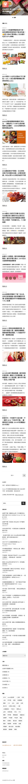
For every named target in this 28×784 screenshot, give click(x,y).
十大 (9, 703)
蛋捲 (4, 723)
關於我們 (4, 755)
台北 (13, 703)
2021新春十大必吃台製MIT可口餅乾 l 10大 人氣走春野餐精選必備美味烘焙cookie (13, 78)
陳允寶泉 (17, 726)
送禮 (20, 723)
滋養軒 (5, 717)
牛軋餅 (16, 717)
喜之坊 (5, 706)
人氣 (4, 700)
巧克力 (13, 709)
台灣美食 (4, 678)
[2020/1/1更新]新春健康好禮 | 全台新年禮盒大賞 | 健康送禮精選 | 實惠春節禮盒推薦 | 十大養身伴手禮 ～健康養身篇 (14, 331)
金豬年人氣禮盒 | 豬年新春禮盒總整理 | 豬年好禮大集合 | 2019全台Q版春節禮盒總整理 (14, 258)
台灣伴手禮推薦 (6, 668)
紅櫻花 (9, 720)
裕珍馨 (15, 723)
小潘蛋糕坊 (6, 709)
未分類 (4, 687)
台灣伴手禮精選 (5, 765)
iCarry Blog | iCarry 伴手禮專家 (13, 10)
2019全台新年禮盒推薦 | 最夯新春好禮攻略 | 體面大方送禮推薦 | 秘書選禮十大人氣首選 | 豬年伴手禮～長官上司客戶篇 (14, 376)
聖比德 (15, 720)
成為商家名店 (5, 771)
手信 (15, 712)
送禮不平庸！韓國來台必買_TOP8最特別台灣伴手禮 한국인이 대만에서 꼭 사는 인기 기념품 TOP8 (13, 515)
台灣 (22, 703)
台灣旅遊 (4, 671)
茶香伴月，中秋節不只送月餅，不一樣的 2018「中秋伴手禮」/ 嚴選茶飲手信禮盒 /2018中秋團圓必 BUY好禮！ (14, 421)
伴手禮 (9, 700)
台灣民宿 (4, 675)
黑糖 (15, 729)
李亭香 (9, 715)
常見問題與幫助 (5, 763)
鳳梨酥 (5, 729)
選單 (15, 17)
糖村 (4, 720)
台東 (17, 703)
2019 (4, 697)
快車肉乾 (10, 712)
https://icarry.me (19, 494)
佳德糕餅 (19, 700)
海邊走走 (22, 715)
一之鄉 (18, 697)
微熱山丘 (19, 709)
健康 (4, 703)
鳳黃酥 (10, 729)
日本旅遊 (4, 684)
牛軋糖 (10, 717)
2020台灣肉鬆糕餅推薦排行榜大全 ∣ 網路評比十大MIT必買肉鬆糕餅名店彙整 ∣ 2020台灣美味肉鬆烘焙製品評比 (13, 124)
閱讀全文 (4, 68)
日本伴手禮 (5, 681)
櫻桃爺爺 (15, 715)
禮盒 (21, 717)
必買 (4, 712)
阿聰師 (5, 726)
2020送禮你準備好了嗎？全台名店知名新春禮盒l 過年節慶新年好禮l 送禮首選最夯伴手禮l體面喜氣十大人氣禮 (14, 297)
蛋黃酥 (9, 723)
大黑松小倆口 (12, 706)
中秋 (23, 697)
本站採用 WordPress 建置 (8, 780)
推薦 (4, 715)
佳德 (14, 700)
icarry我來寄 (11, 697)
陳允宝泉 (11, 726)
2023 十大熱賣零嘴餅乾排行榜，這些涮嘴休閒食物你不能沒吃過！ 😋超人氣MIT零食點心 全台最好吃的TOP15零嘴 (14, 33)
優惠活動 (4, 665)
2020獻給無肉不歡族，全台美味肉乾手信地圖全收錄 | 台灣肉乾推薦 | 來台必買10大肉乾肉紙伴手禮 (14, 173)
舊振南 (20, 720)
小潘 (19, 706)
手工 (20, 712)
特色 (3, 757)
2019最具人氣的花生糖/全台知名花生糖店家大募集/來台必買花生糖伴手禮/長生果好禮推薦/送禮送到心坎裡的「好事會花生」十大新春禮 (14, 217)
